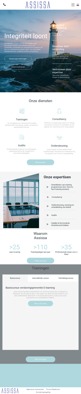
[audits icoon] (22, 140)
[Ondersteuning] (59, 140)
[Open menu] (73, 4)
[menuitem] (35, 389)
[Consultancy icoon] (59, 113)
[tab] (15, 278)
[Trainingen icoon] (22, 114)
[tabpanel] (40, 316)
